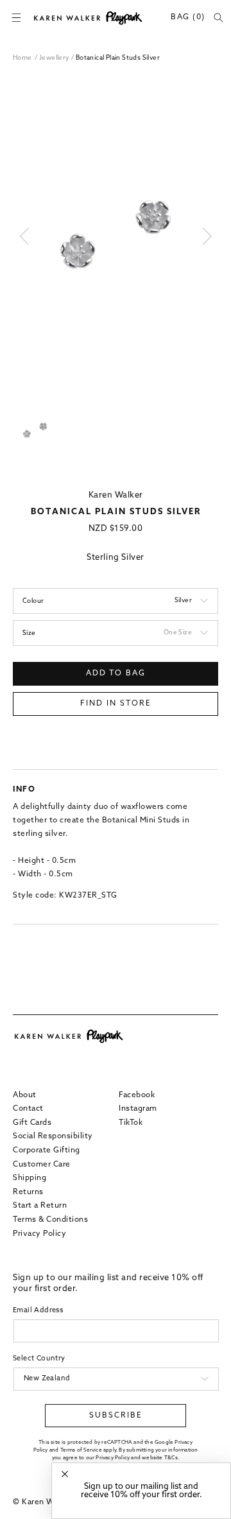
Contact (28, 1109)
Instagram (138, 1109)
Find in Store (115, 703)
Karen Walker (116, 495)
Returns (28, 1192)
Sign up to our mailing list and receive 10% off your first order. (141, 1490)
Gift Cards (32, 1123)
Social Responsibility (53, 1136)
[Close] (65, 1474)
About (25, 1095)
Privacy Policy (39, 1234)
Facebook (137, 1095)
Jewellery (55, 58)
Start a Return (40, 1206)
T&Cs (171, 1458)
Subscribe (115, 1415)
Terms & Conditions (50, 1220)
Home (22, 58)
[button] (16, 17)
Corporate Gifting (46, 1150)
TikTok (130, 1123)
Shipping (29, 1178)
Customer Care (42, 1164)
